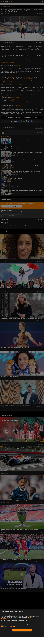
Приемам (22, 630)
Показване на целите (22, 634)
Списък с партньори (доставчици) (8, 626)
